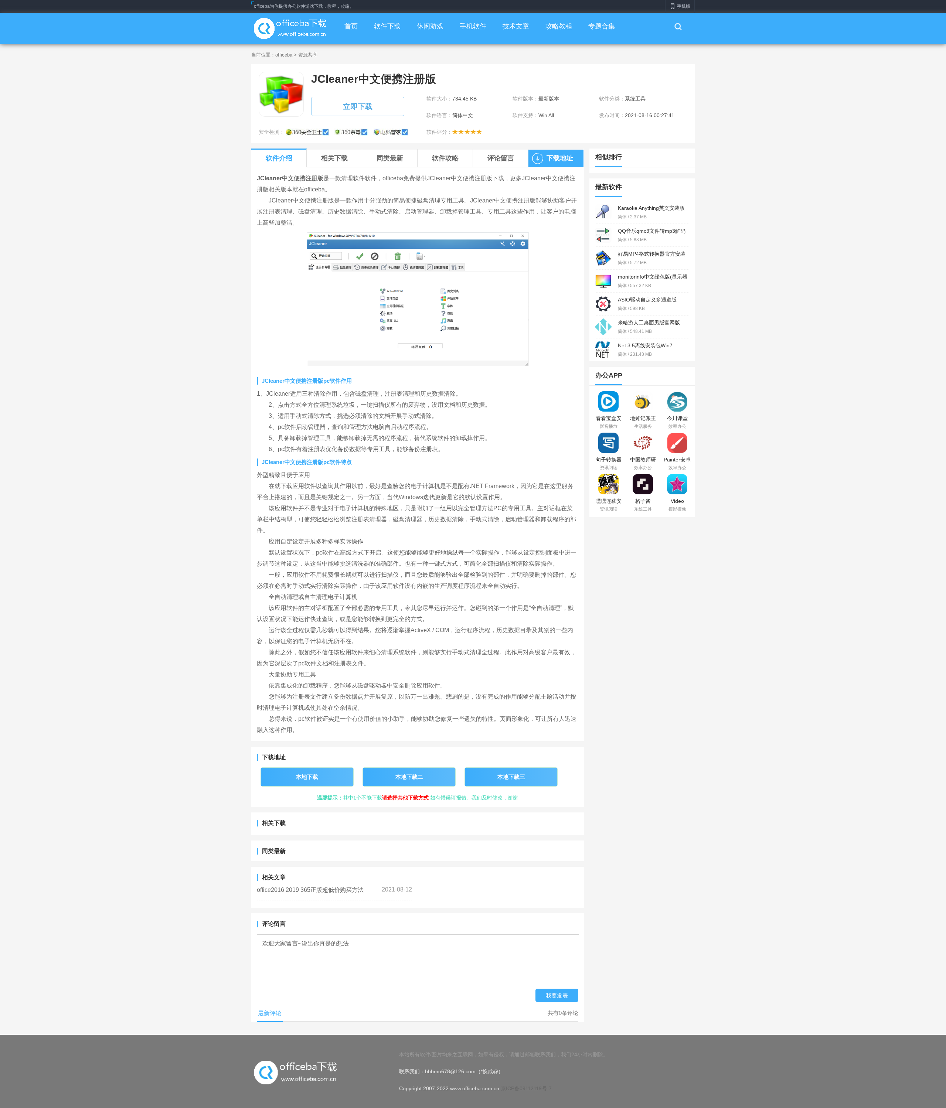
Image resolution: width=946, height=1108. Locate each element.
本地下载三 (511, 777)
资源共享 (307, 55)
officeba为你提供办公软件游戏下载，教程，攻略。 (304, 6)
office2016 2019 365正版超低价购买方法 (310, 890)
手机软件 (473, 26)
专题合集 (601, 26)
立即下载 (357, 106)
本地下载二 (409, 777)
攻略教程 (558, 26)
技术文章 (516, 26)
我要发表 (557, 995)
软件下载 (387, 26)
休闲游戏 (430, 26)
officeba (283, 55)
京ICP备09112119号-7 (526, 1088)
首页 (351, 26)
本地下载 (307, 777)
